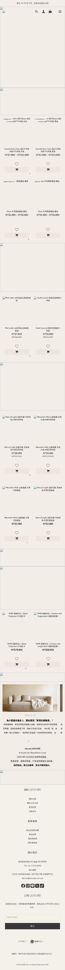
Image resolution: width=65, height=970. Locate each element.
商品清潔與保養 (32, 830)
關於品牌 (32, 799)
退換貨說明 (32, 838)
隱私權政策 (32, 843)
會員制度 (32, 807)
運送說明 (32, 834)
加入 (32, 926)
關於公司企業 (32, 803)
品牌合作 (32, 811)
